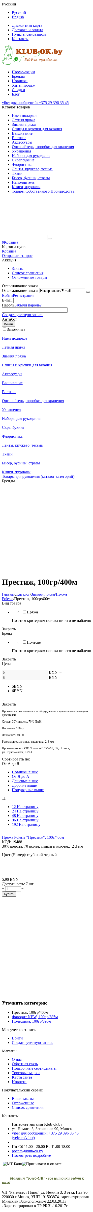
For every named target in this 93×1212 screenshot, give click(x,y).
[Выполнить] (88, 292)
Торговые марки (26, 1073)
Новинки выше (25, 772)
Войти (7, 295)
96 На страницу (25, 820)
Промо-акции (23, 72)
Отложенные (23, 1103)
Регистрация (23, 295)
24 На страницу (25, 811)
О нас (17, 1059)
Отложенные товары (29, 277)
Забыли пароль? (27, 305)
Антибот (9, 319)
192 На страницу (26, 824)
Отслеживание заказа (20, 290)
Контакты (20, 39)
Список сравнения (27, 273)
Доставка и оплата (27, 30)
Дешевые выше (25, 781)
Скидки (18, 90)
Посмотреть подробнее (31, 1155)
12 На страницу (25, 807)
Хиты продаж (23, 85)
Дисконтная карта (27, 25)
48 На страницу (25, 815)
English (18, 17)
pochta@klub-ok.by (27, 1151)
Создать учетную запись (22, 315)
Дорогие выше (24, 785)
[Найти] (50, 238)
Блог (16, 94)
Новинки (20, 81)
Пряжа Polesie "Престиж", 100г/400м (33, 837)
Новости (19, 1082)
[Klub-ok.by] (32, 63)
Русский (19, 12)
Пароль (8, 305)
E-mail (7, 300)
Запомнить (16, 329)
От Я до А (20, 776)
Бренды (18, 76)
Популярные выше (28, 790)
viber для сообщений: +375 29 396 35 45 (35, 103)
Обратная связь (25, 1064)
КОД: (6, 842)
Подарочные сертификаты (34, 1068)
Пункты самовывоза (29, 34)
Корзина (9, 251)
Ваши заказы (23, 1098)
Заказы (18, 268)
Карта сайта (22, 1077)
